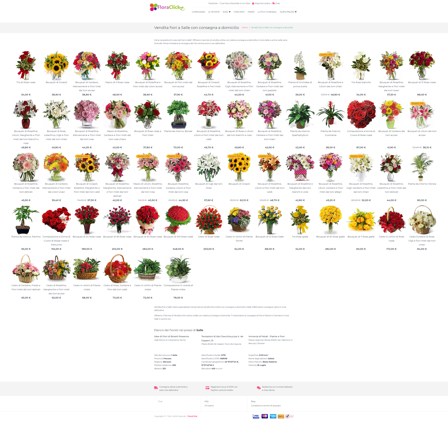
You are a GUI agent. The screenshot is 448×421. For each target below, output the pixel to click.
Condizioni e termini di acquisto (266, 406)
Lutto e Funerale (267, 12)
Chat (277, 3)
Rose (225, 12)
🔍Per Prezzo (287, 12)
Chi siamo (209, 406)
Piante (251, 12)
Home (245, 27)
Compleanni (198, 12)
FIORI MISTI (239, 12)
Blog (253, 401)
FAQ (206, 401)
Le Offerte (214, 12)
